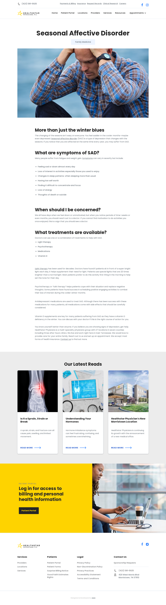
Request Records (94, 3)
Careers (122, 3)
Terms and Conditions (88, 578)
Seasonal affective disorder (64, 138)
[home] (30, 13)
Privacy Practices (85, 570)
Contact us (65, 339)
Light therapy (41, 268)
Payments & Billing (68, 3)
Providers (95, 13)
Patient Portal (67, 13)
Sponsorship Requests (125, 563)
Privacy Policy (83, 563)
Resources (120, 13)
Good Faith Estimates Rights (57, 576)
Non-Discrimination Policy (89, 566)
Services (107, 13)
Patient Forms (54, 566)
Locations (82, 13)
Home (55, 13)
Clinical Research (110, 3)
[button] (138, 13)
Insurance (81, 3)
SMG (93, 598)
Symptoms (87, 158)
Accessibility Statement (89, 574)
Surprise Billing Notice (57, 570)
